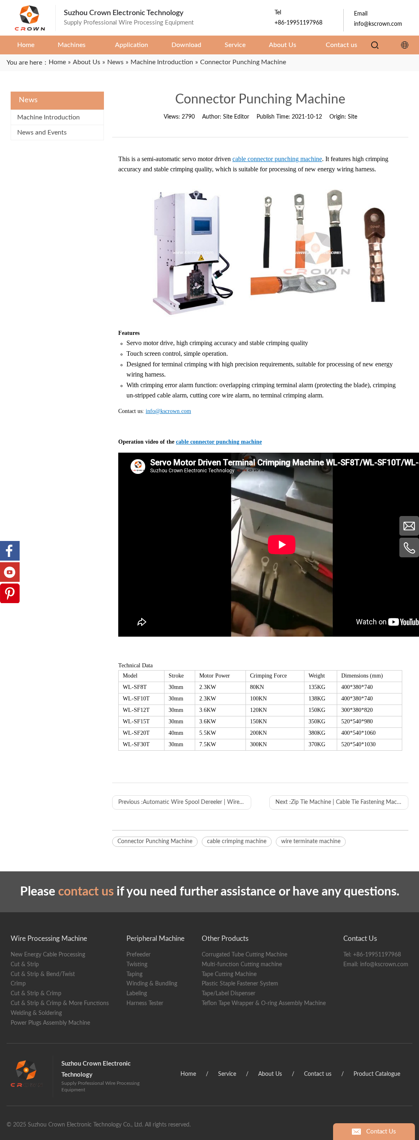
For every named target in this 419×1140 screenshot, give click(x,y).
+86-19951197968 (377, 955)
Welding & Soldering (36, 1013)
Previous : (184, 802)
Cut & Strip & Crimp (36, 993)
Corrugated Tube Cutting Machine (244, 955)
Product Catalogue (377, 1074)
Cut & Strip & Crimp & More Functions (60, 1003)
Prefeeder (138, 955)
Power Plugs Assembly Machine (50, 1023)
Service (227, 1074)
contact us (86, 892)
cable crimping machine (236, 841)
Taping (134, 974)
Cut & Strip (25, 964)
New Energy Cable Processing (48, 955)
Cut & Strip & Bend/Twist (43, 974)
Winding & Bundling (151, 984)
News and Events (42, 132)
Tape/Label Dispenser (228, 993)
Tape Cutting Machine (229, 974)
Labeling (136, 993)
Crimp (18, 984)
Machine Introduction (48, 117)
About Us (270, 1074)
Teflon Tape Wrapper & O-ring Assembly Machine (264, 1003)
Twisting (136, 964)
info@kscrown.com (384, 964)
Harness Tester (144, 1003)
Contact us (317, 1074)
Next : (341, 802)
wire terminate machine (310, 841)
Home (188, 1074)
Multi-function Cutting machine (242, 964)
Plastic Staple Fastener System (240, 984)
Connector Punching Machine (154, 841)
